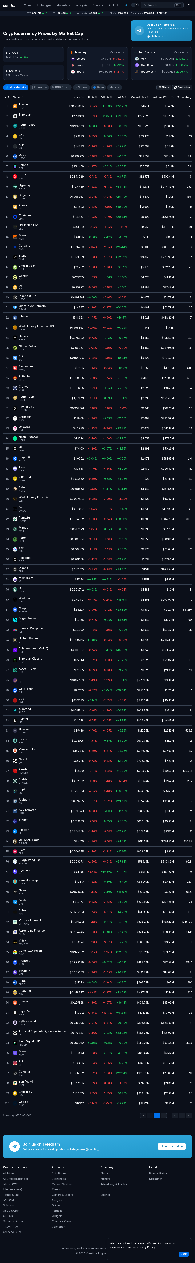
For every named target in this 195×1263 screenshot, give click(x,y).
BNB (9, 1200)
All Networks (15, 87)
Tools (96, 5)
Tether (11, 1194)
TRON (10, 1226)
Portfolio (114, 5)
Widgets (57, 1216)
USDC (11, 1210)
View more (116, 52)
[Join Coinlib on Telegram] (126, 5)
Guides (56, 1205)
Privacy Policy (158, 1173)
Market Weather (62, 1184)
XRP (9, 1216)
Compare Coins (61, 1221)
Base (98, 87)
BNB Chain (60, 87)
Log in (104, 1189)
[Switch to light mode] (135, 5)
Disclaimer (155, 1178)
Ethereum (39, 87)
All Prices (8, 1173)
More (112, 87)
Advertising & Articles (114, 1184)
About (104, 1173)
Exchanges (44, 5)
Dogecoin (13, 1221)
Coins (27, 5)
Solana (81, 87)
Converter (58, 1226)
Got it (184, 1254)
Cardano (12, 1232)
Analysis (81, 5)
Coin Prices (59, 1173)
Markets (62, 5)
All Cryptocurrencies (16, 1178)
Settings (106, 1194)
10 (175, 1115)
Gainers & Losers (62, 1194)
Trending (57, 1189)
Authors (105, 1178)
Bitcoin (10, 1184)
